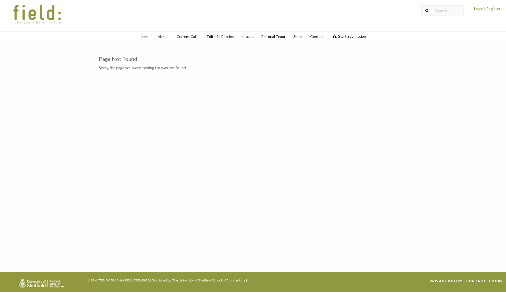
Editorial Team (273, 36)
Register (493, 9)
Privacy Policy (446, 281)
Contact (317, 36)
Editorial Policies (220, 36)
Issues (247, 36)
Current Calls (187, 36)
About (163, 36)
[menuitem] (487, 11)
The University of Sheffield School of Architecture (208, 280)
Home (144, 36)
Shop (297, 36)
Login (479, 9)
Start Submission (351, 36)
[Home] (37, 18)
